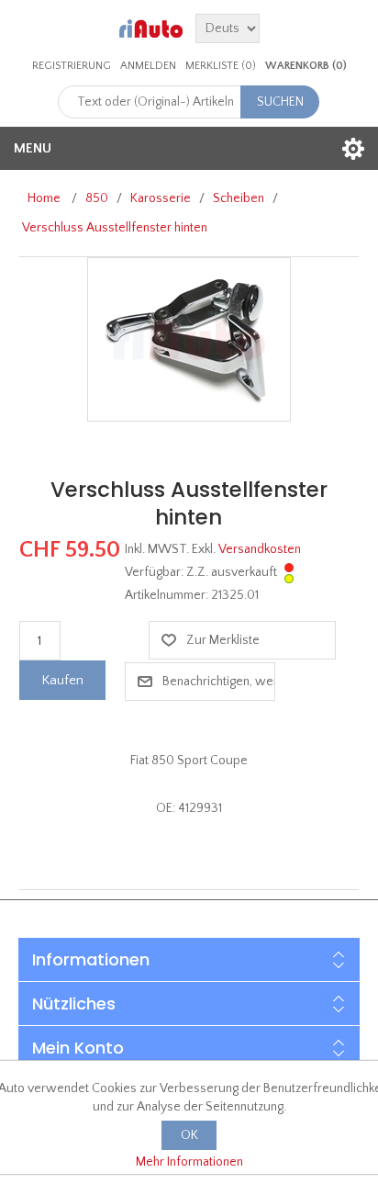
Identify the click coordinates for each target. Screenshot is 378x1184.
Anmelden (148, 66)
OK (189, 1135)
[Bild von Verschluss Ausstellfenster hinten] (189, 339)
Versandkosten (259, 549)
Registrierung (71, 66)
